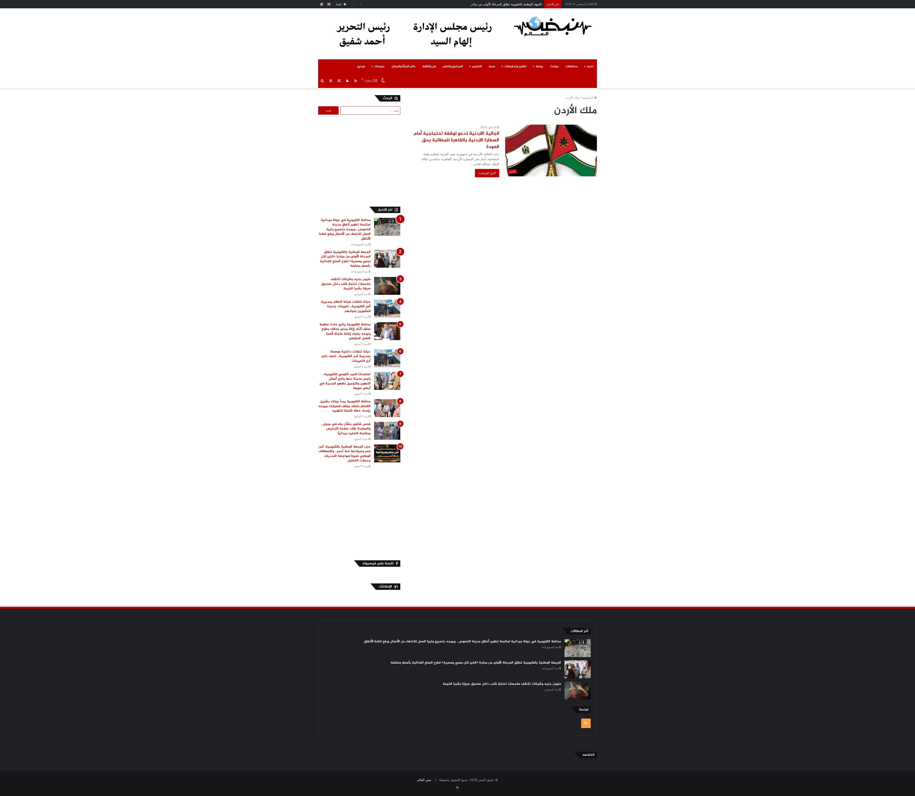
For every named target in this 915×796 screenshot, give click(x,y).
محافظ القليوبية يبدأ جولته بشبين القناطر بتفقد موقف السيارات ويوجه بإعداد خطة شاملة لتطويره (344, 406)
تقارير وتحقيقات (515, 66)
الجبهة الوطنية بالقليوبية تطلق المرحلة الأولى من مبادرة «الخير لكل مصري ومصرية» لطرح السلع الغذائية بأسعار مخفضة (464, 4)
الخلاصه (588, 755)
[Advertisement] (360, 160)
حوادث (554, 66)
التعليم (477, 66)
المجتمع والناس (452, 66)
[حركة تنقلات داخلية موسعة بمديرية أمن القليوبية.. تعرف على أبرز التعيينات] (387, 358)
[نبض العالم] (553, 26)
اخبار (590, 66)
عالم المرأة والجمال (403, 66)
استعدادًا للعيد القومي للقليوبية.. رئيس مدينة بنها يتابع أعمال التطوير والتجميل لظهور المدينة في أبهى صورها (345, 381)
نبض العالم (424, 780)
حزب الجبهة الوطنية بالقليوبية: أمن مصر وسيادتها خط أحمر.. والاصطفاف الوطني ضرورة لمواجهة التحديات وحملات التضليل (345, 454)
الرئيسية (588, 97)
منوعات (379, 66)
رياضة (539, 66)
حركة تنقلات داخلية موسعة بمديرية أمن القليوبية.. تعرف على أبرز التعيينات (346, 356)
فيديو (361, 66)
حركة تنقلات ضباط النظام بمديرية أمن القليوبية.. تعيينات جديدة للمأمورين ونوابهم (346, 306)
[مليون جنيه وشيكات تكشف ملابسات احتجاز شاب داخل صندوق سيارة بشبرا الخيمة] (387, 286)
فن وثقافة (429, 66)
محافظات (571, 66)
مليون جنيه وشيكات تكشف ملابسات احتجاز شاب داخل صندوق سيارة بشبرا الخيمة (346, 283)
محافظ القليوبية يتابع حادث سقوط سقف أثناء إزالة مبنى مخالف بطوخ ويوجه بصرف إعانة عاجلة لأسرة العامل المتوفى (345, 331)
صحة (492, 66)
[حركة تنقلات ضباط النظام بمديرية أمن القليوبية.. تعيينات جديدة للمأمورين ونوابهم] (387, 308)
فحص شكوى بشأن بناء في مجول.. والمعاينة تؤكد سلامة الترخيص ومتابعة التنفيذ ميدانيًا (346, 428)
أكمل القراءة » (487, 173)
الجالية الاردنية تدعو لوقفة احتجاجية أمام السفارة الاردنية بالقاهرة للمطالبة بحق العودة (456, 140)
